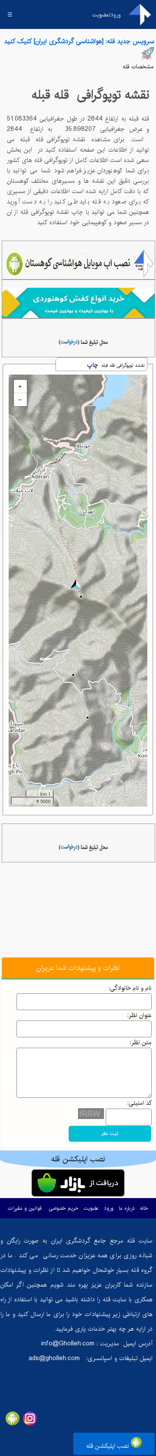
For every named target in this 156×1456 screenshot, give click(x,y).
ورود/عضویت (106, 14)
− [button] (20, 399)
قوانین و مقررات (25, 1208)
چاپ (92, 365)
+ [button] (20, 386)
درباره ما (127, 1208)
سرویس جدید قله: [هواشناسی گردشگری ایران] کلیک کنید (79, 41)
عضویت (91, 1208)
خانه (144, 1208)
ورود (109, 1208)
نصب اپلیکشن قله (108, 1446)
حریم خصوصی (63, 1208)
